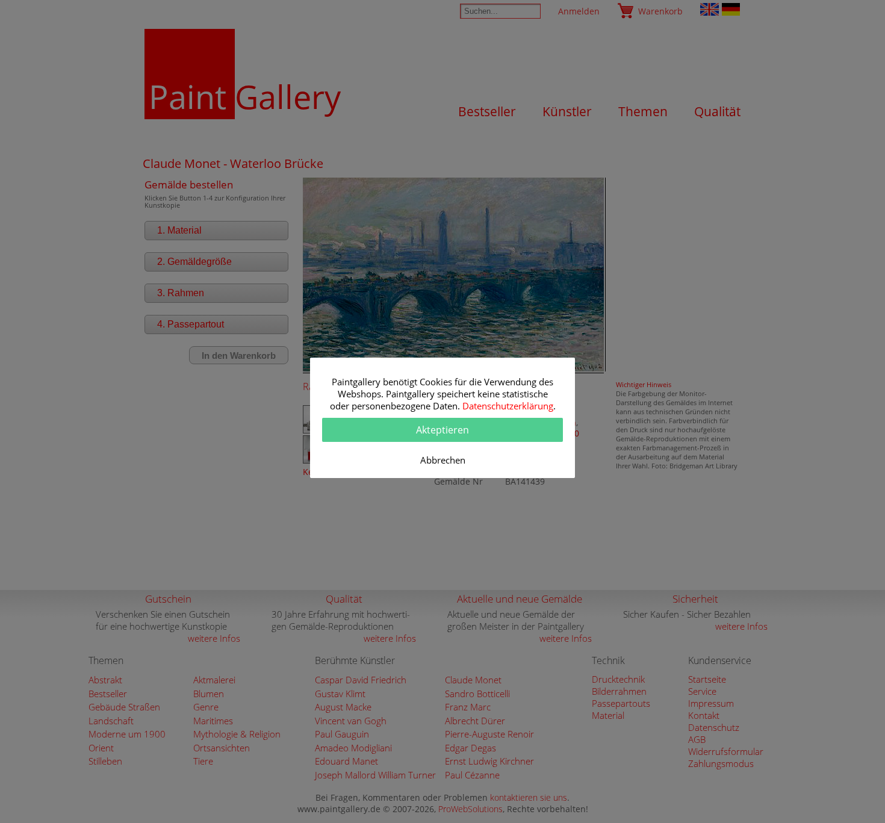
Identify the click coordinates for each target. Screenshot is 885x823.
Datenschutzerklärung (507, 406)
